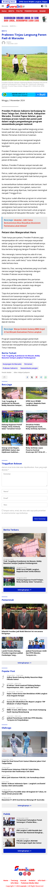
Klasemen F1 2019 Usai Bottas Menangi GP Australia (23, 800)
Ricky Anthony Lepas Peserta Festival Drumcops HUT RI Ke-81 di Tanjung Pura (36, 450)
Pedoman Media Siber (30, 883)
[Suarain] (15, 6)
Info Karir (41, 880)
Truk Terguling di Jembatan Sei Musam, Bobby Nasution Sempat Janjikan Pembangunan (21, 357)
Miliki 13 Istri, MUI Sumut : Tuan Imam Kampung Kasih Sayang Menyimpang (26, 711)
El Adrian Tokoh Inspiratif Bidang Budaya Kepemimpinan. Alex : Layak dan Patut (23, 686)
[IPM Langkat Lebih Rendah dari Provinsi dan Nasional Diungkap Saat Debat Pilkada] (9, 832)
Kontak (23, 880)
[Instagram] (25, 874)
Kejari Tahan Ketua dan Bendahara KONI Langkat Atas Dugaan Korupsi (27, 695)
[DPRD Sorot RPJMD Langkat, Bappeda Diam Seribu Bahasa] (36, 393)
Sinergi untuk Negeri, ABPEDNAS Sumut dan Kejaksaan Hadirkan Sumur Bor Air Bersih (11, 450)
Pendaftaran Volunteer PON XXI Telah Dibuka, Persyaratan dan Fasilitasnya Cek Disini (20, 770)
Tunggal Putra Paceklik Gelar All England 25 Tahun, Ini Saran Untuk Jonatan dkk (24, 793)
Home (5, 880)
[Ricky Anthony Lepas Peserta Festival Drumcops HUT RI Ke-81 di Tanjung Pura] (36, 440)
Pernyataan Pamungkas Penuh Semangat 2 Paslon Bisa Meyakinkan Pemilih (29, 821)
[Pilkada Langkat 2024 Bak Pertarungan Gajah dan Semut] (9, 842)
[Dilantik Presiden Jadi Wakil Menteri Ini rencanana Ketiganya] (24, 616)
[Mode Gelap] (42, 6)
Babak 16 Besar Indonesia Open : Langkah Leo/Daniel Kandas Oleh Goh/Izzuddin (23, 785)
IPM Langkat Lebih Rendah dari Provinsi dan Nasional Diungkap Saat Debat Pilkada (30, 831)
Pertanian (28, 364)
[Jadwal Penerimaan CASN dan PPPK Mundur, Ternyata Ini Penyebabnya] (36, 643)
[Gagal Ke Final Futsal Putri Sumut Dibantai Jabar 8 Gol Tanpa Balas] (24, 744)
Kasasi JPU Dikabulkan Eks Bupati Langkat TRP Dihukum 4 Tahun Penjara (26, 703)
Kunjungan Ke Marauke (12, 364)
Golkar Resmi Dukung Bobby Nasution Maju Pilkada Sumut (24, 678)
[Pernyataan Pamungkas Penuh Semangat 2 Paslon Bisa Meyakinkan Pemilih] (9, 821)
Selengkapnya (24, 590)
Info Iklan (14, 883)
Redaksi (8, 42)
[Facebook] (20, 874)
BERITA (4, 31)
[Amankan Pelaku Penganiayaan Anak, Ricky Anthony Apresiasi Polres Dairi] (36, 416)
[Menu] (3, 6)
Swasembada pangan (29, 368)
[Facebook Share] (27, 377)
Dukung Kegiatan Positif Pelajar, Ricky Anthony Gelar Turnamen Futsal (12, 427)
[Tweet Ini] (32, 377)
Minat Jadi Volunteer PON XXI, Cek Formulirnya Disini (23, 777)
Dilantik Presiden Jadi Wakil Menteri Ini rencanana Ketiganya (22, 632)
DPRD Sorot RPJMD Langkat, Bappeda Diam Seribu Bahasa (36, 403)
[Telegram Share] (41, 377)
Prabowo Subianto (10, 368)
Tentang (14, 880)
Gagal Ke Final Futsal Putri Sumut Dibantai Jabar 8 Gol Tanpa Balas (24, 762)
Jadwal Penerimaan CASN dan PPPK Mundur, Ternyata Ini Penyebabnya (36, 653)
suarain (23, 886)
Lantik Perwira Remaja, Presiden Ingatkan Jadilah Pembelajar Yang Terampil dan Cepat (12, 653)
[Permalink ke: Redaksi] (3, 43)
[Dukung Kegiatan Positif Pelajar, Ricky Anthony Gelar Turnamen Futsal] (12, 416)
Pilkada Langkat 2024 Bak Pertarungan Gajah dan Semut (29, 842)
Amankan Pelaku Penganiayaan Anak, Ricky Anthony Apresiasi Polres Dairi (36, 427)
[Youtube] (29, 874)
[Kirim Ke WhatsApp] (45, 377)
